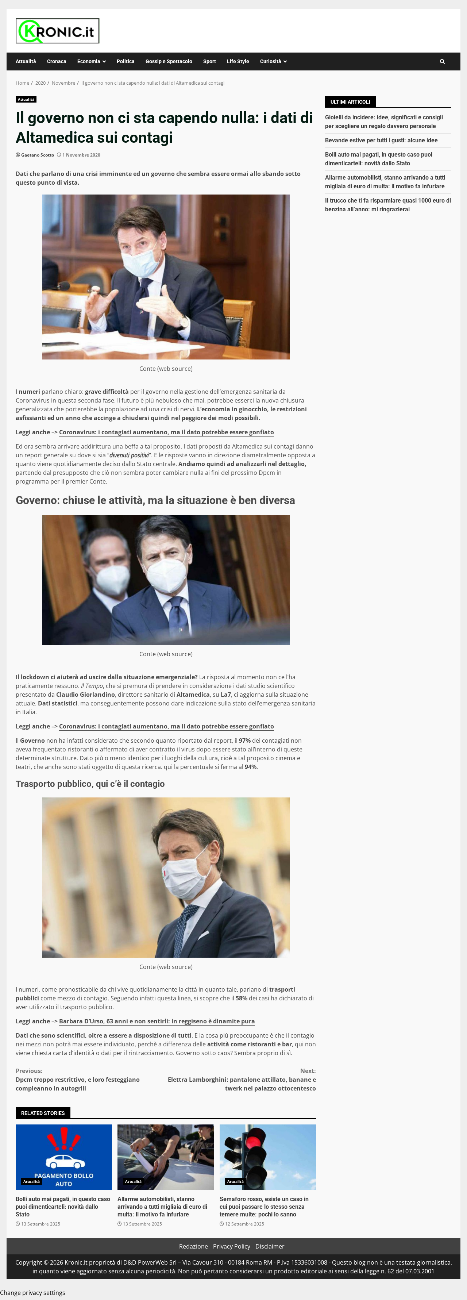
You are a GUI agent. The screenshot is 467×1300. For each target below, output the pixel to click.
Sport (209, 61)
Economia (88, 61)
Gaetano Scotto (37, 155)
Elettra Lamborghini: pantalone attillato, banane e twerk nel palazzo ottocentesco (242, 1079)
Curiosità (270, 61)
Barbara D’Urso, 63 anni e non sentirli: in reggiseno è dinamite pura (157, 1021)
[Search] (442, 61)
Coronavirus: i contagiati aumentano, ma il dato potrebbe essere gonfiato (166, 432)
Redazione (193, 1246)
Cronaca (56, 61)
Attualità (26, 61)
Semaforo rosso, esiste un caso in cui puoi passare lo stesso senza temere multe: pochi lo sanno (268, 1157)
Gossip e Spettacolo (169, 61)
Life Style (238, 61)
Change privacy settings (32, 1293)
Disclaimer (270, 1246)
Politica (126, 61)
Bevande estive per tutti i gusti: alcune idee (381, 140)
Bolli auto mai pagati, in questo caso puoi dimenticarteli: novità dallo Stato (64, 1157)
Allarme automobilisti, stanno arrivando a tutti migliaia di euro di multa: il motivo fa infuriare (165, 1157)
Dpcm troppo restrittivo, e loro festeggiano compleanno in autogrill (78, 1079)
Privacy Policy (231, 1246)
